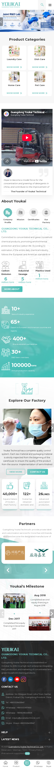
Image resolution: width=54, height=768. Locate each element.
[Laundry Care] (14, 51)
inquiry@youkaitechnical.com (26, 718)
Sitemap (17, 750)
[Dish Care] (39, 51)
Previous (2, 427)
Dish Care (39, 59)
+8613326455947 (17, 702)
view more (15, 472)
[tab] (7, 216)
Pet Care (40, 85)
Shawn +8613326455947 (24, 723)
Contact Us (37, 472)
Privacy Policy (35, 750)
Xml (25, 750)
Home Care (14, 85)
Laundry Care (14, 59)
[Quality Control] (27, 427)
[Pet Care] (39, 76)
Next (52, 427)
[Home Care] (14, 76)
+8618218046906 (24, 713)
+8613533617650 (24, 707)
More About (12, 289)
